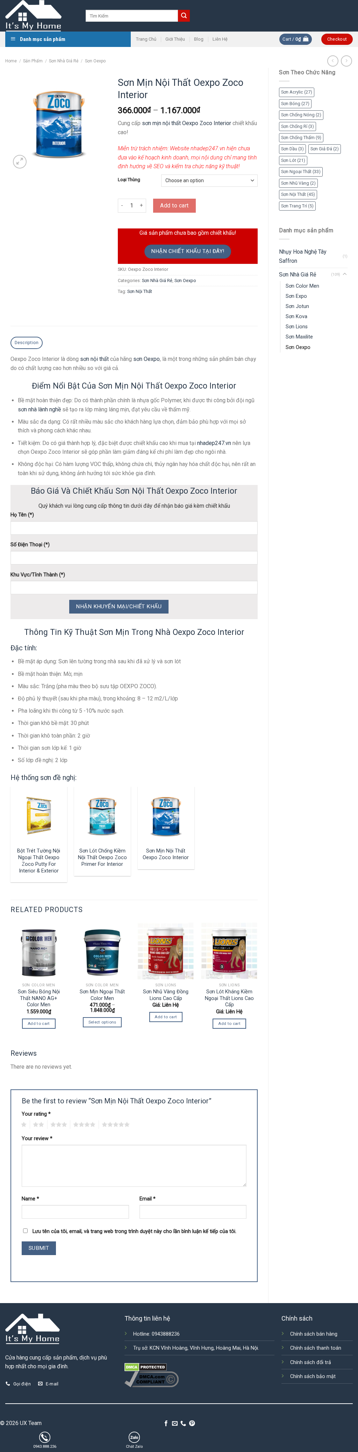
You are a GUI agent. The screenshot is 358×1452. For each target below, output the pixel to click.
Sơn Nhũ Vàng (298, 183)
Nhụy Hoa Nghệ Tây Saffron (303, 256)
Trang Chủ (146, 39)
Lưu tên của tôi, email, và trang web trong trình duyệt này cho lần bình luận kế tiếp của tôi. (134, 1231)
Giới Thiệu (175, 39)
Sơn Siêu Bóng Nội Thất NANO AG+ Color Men (39, 998)
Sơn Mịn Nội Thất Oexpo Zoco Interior (166, 854)
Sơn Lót (293, 160)
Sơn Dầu (292, 148)
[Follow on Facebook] (166, 1423)
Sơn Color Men (302, 286)
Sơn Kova (296, 317)
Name (30, 1199)
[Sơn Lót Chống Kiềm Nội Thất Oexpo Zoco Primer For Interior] (102, 815)
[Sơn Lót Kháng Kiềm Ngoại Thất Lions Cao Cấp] (229, 951)
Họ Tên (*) (22, 515)
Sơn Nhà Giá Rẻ (63, 61)
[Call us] (183, 1423)
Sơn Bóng (295, 103)
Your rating (36, 1114)
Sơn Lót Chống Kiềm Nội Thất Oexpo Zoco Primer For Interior (102, 857)
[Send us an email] (175, 1423)
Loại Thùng (129, 179)
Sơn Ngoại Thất (301, 171)
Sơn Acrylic (296, 92)
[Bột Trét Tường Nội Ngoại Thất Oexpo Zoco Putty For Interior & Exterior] (38, 815)
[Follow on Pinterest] (192, 1423)
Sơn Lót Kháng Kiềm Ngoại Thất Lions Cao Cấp (229, 998)
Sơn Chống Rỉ (297, 126)
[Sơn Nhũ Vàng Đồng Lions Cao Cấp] (165, 951)
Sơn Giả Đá (324, 148)
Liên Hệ (220, 39)
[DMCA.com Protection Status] (145, 1367)
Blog (198, 39)
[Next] (257, 984)
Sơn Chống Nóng (301, 114)
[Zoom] (20, 162)
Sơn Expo (296, 296)
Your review (37, 1139)
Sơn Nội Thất (298, 194)
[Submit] (184, 16)
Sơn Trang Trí (297, 205)
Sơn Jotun (297, 306)
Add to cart (174, 205)
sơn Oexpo (146, 359)
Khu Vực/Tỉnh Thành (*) (37, 575)
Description (27, 342)
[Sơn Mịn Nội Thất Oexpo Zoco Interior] (165, 815)
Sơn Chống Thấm (301, 137)
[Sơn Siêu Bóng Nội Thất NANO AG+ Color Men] (38, 951)
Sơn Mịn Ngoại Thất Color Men (102, 995)
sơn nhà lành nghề (39, 409)
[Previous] (11, 984)
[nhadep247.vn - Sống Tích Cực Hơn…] (40, 16)
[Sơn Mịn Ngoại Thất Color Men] (102, 951)
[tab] (26, 343)
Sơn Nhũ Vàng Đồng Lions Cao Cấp (165, 995)
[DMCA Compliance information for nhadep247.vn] (151, 1379)
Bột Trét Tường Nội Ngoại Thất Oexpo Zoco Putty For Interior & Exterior (38, 861)
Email (147, 1199)
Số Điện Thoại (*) (30, 545)
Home (11, 61)
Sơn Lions (297, 327)
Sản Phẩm (33, 61)
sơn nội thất (94, 359)
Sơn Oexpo (95, 61)
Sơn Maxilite (299, 337)
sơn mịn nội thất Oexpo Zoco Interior (186, 123)
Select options (102, 1022)
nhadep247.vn (214, 443)
